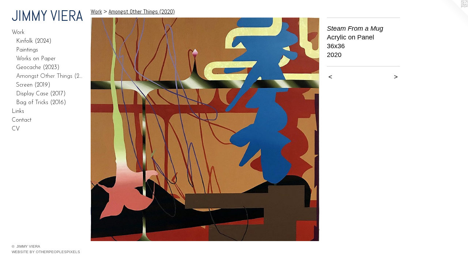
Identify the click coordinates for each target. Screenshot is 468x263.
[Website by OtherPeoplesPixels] (453, 14)
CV (16, 129)
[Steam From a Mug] (205, 129)
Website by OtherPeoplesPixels (46, 252)
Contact (21, 120)
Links (18, 111)
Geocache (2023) (38, 67)
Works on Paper (36, 59)
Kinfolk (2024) (34, 41)
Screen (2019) (33, 85)
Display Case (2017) (41, 94)
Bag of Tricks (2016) (41, 103)
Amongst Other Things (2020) (50, 76)
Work (18, 32)
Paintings (27, 50)
